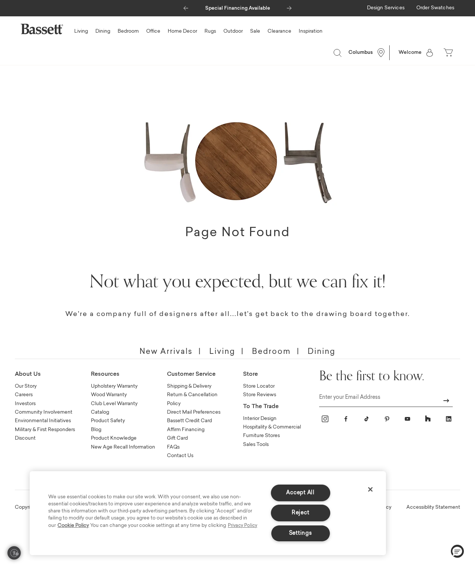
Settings (300, 533)
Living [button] (81, 31)
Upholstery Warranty (114, 386)
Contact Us (180, 455)
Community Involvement (43, 412)
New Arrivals (166, 352)
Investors (25, 403)
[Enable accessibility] (14, 553)
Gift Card (177, 438)
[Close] (370, 489)
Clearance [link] (279, 31)
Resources (105, 374)
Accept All (300, 493)
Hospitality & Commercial (272, 427)
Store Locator (259, 386)
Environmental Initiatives (43, 420)
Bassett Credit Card (189, 420)
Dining (321, 352)
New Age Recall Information (123, 447)
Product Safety (108, 420)
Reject (300, 513)
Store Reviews (259, 394)
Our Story (26, 386)
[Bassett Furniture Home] (42, 29)
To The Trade (261, 407)
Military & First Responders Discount (45, 434)
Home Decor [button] (182, 31)
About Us (28, 374)
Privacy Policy (242, 526)
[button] (185, 6)
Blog (96, 429)
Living (222, 352)
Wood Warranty (109, 394)
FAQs (173, 447)
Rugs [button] (210, 31)
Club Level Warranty (114, 403)
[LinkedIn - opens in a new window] (449, 419)
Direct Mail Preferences (193, 412)
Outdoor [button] (233, 31)
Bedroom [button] (128, 31)
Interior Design (259, 418)
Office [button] (153, 31)
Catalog (100, 412)
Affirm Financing (185, 429)
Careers (24, 394)
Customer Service (191, 374)
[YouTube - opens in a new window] (407, 419)
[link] (385, 8)
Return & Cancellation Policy (192, 399)
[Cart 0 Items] (449, 53)
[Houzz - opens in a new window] (428, 419)
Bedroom (271, 352)
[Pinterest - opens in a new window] (387, 419)
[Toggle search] (337, 53)
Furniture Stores (261, 435)
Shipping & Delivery (189, 386)
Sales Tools (256, 444)
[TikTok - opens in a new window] (366, 419)
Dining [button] (102, 31)
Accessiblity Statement (433, 507)
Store (250, 374)
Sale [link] (255, 31)
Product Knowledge (114, 438)
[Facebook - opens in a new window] (346, 419)
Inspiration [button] (310, 31)
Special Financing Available (237, 8)
